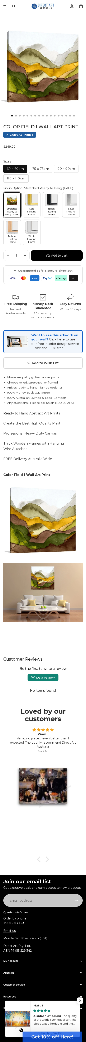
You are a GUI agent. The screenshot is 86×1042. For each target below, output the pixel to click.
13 (58, 116)
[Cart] (81, 6)
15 (66, 116)
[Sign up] (76, 900)
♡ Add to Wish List (43, 363)
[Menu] (5, 6)
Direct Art (35, 1022)
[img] (43, 730)
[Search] (13, 6)
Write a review (43, 677)
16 (70, 116)
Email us (9, 931)
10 (47, 116)
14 (62, 116)
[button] (52, 1037)
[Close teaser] (21, 1030)
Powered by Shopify (54, 1022)
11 (51, 116)
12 (55, 116)
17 (74, 116)
